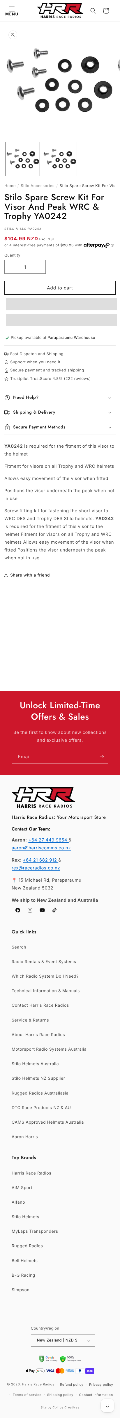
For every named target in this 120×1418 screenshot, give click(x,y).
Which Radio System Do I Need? (45, 976)
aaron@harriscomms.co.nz (41, 848)
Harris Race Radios (31, 1173)
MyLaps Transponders (35, 1231)
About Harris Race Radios (38, 1034)
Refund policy (71, 1385)
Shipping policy (60, 1395)
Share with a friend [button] (30, 575)
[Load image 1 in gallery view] (23, 159)
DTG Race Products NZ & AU (41, 1107)
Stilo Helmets (25, 1216)
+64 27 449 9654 (48, 840)
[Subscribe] (101, 757)
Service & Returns (30, 1020)
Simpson (20, 1289)
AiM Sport (22, 1187)
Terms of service (27, 1395)
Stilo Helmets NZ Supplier (38, 1078)
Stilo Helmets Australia (35, 1063)
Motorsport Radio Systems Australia (49, 1049)
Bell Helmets (25, 1260)
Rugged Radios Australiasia (40, 1093)
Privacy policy (101, 1385)
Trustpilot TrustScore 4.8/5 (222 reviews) (50, 378)
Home (10, 186)
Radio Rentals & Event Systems (44, 961)
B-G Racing (23, 1275)
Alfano (18, 1202)
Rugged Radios (27, 1245)
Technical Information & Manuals (46, 990)
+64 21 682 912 (40, 860)
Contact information (96, 1395)
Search (19, 947)
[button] (11, 10)
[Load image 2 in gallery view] (60, 159)
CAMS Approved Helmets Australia (48, 1122)
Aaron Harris (25, 1136)
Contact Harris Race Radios (40, 1005)
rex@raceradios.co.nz (36, 868)
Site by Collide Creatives (60, 1407)
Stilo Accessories (37, 186)
